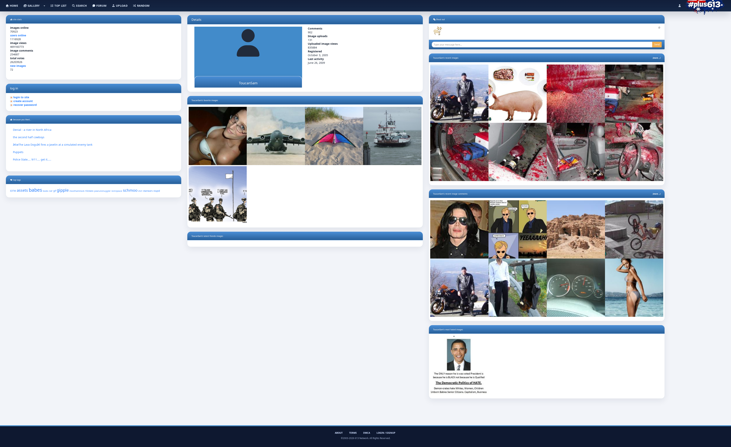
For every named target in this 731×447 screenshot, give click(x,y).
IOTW (13, 190)
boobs (45, 191)
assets (22, 190)
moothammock (77, 190)
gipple (63, 190)
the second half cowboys (28, 137)
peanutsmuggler (102, 191)
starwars (148, 190)
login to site (21, 97)
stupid (156, 190)
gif (54, 190)
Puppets (18, 152)
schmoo (130, 190)
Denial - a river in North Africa (32, 130)
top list (60, 5)
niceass (89, 190)
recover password (25, 105)
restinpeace (116, 191)
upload (121, 5)
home (13, 5)
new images (18, 66)
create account (23, 101)
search (81, 5)
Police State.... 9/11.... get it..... (32, 159)
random (142, 5)
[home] (704, 5)
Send (657, 44)
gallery (33, 5)
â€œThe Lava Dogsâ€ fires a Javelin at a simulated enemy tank (52, 144)
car (51, 190)
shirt (140, 191)
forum (101, 5)
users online (18, 35)
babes (35, 190)
